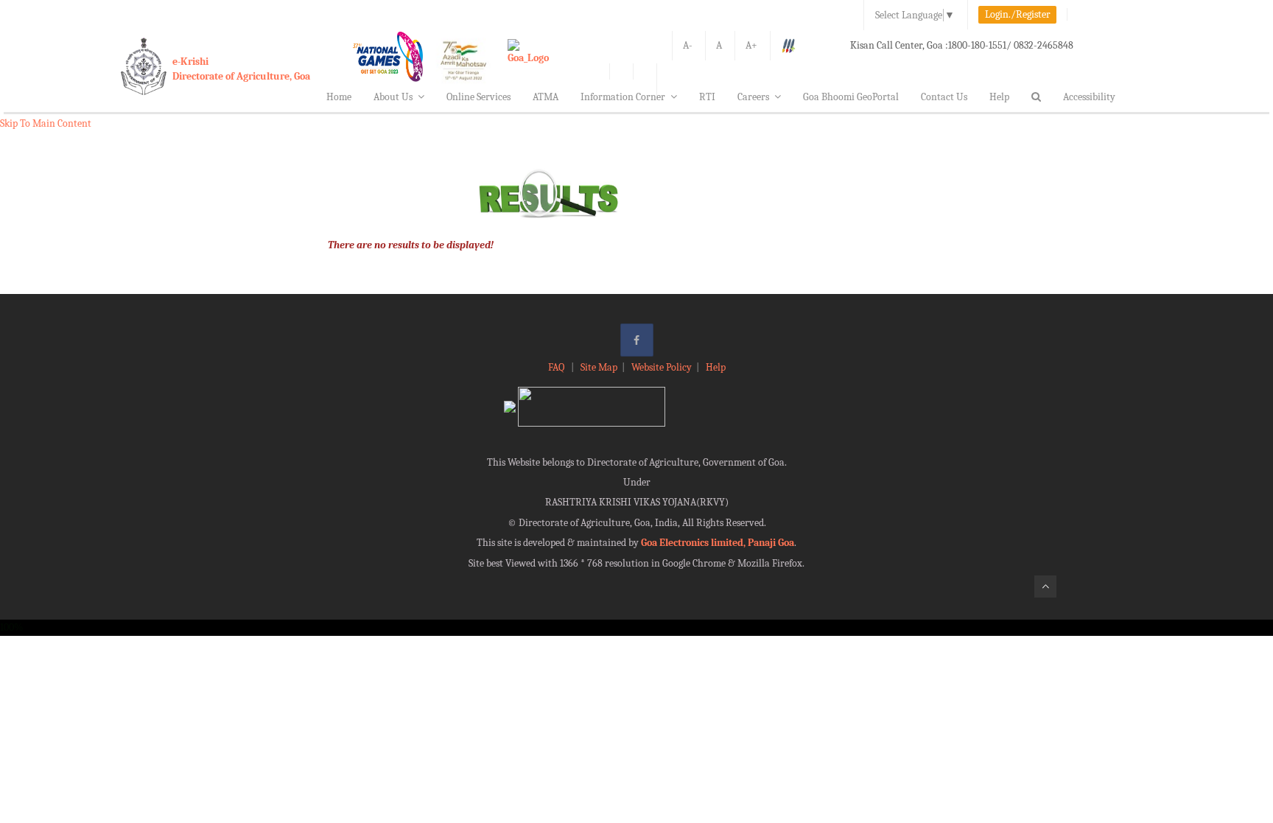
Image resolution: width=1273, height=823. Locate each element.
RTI (707, 97)
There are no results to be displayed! (411, 245)
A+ (751, 45)
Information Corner (623, 97)
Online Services (478, 97)
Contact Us (944, 97)
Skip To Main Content (45, 123)
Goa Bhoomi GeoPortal (851, 97)
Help (999, 97)
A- (687, 45)
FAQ (557, 367)
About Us (393, 97)
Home (338, 97)
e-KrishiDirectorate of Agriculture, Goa (241, 69)
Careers (753, 97)
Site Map (599, 367)
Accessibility (1089, 97)
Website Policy (661, 367)
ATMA (545, 97)
